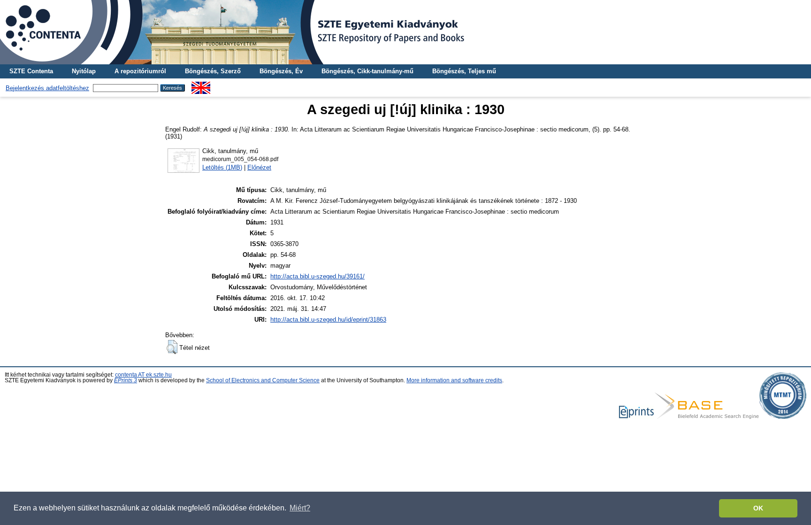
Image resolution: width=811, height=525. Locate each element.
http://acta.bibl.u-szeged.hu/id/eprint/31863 (328, 319)
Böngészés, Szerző (213, 71)
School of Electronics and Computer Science (263, 380)
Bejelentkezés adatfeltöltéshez (47, 88)
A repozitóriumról (140, 71)
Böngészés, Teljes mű (464, 71)
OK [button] (758, 508)
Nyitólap (84, 71)
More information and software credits (454, 380)
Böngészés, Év (281, 71)
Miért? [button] (300, 508)
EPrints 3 (125, 380)
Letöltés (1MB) (222, 167)
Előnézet (259, 167)
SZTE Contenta (31, 71)
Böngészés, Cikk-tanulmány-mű (367, 71)
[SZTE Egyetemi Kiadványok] (405, 32)
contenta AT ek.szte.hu (143, 375)
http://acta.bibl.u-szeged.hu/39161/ (317, 276)
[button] (172, 347)
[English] (200, 85)
